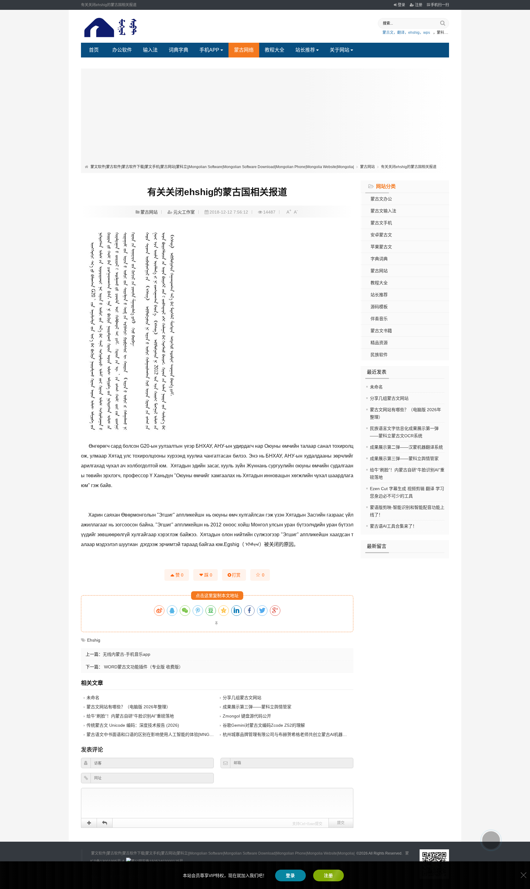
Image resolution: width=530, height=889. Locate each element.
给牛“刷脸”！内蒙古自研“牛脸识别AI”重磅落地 (130, 716)
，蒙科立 (440, 32)
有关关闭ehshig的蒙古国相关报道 (408, 167)
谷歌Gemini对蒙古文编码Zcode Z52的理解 (264, 725)
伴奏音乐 (379, 318)
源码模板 (379, 306)
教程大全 (274, 50)
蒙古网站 (367, 167)
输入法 (150, 50)
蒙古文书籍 (381, 330)
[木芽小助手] (491, 840)
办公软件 (122, 50)
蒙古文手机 (381, 222)
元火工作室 (184, 212)
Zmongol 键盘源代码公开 (247, 716)
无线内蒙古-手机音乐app (126, 654)
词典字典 (178, 50)
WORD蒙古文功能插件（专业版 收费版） (143, 666)
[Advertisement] (265, 118)
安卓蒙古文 (381, 234)
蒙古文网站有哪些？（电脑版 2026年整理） (128, 706)
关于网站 (339, 50)
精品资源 (379, 342)
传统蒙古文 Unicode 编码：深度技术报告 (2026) (132, 725)
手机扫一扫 (440, 5)
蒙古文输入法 (383, 210)
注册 (418, 5)
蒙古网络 (244, 50)
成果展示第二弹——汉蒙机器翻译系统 (406, 447)
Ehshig (93, 640)
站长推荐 (305, 50)
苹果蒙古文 (381, 246)
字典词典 (379, 258)
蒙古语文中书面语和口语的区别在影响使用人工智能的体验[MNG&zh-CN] (156, 734)
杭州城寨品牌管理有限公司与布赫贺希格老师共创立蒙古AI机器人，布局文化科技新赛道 (306, 734)
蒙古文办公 (381, 198)
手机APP (209, 50)
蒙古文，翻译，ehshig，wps (406, 32)
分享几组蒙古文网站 (389, 398)
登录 (401, 5)
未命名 (376, 386)
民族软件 (379, 354)
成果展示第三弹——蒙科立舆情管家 (404, 458)
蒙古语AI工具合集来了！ (393, 526)
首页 (94, 50)
